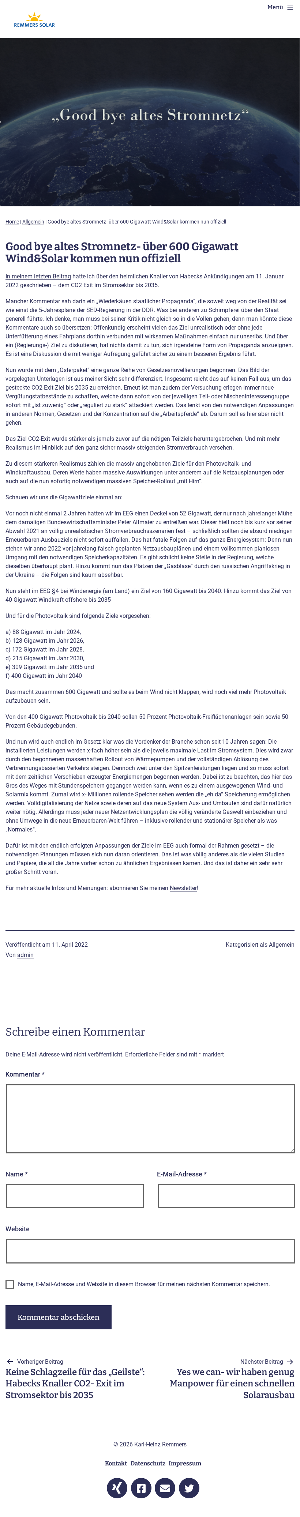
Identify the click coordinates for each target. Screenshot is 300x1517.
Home (12, 222)
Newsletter (183, 888)
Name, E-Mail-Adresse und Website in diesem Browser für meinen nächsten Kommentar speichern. (144, 1284)
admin (25, 954)
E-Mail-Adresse (182, 1174)
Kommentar (25, 1074)
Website (17, 1229)
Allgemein (33, 222)
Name (16, 1174)
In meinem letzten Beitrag (38, 276)
